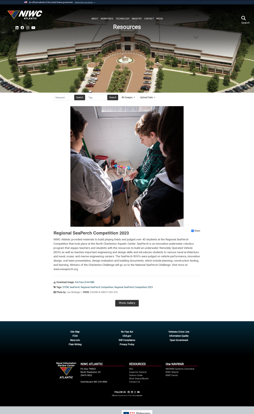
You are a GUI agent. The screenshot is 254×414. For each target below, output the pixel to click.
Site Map (75, 331)
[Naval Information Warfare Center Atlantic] (25, 16)
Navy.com (75, 340)
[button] (85, 2)
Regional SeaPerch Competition (97, 287)
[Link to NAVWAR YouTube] (138, 392)
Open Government (179, 340)
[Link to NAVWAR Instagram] (135, 392)
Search (79, 97)
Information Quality (179, 335)
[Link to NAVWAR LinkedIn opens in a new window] (17, 28)
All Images (127, 97)
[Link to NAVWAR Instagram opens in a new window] (27, 28)
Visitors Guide (136, 375)
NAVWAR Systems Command (180, 369)
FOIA (75, 335)
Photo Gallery (127, 303)
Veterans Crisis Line (178, 331)
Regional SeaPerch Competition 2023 (133, 287)
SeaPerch (75, 287)
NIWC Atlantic (172, 372)
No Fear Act (127, 331)
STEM (65, 287)
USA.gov (127, 335)
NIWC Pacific (172, 375)
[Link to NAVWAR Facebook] (129, 392)
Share (197, 231)
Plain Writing (75, 344)
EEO (131, 369)
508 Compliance (127, 340)
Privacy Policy (127, 344)
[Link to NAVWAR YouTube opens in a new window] (33, 28)
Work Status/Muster (139, 378)
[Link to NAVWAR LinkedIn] (132, 392)
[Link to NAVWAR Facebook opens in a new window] (22, 28)
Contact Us (134, 381)
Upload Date (146, 97)
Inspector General (137, 372)
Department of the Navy (127, 396)
